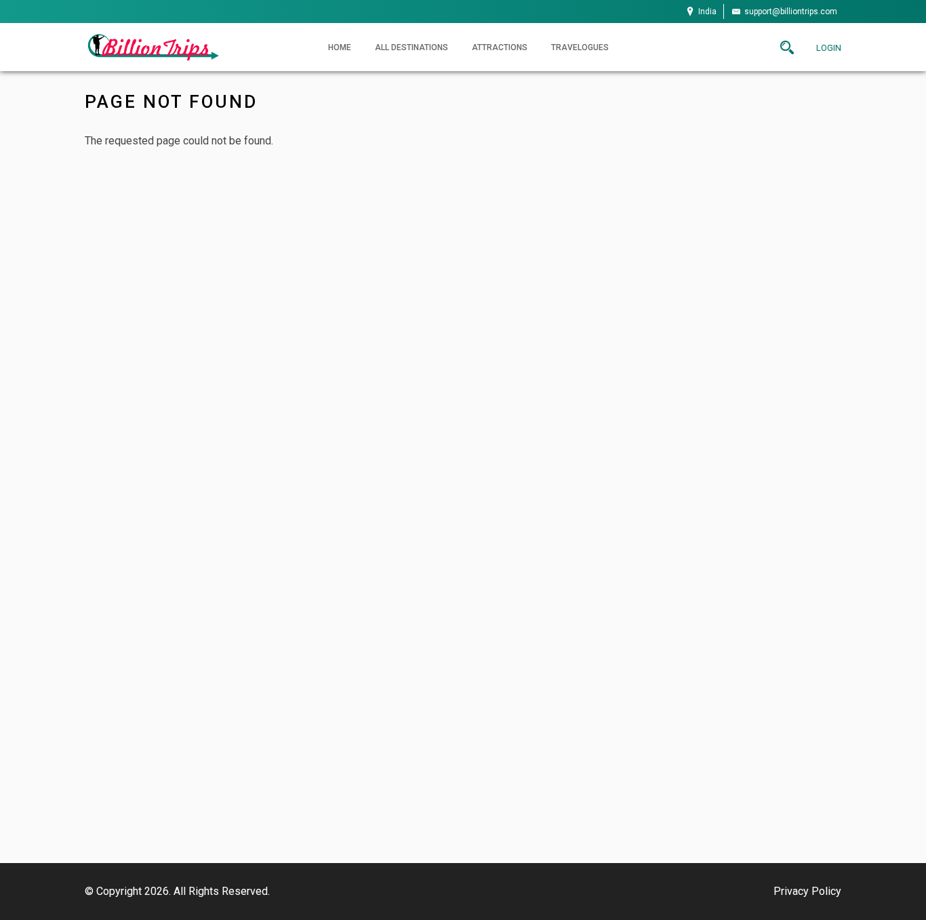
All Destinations (411, 47)
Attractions (499, 47)
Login (828, 48)
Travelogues (580, 47)
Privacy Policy (807, 891)
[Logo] (152, 46)
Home (339, 47)
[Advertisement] (463, 653)
